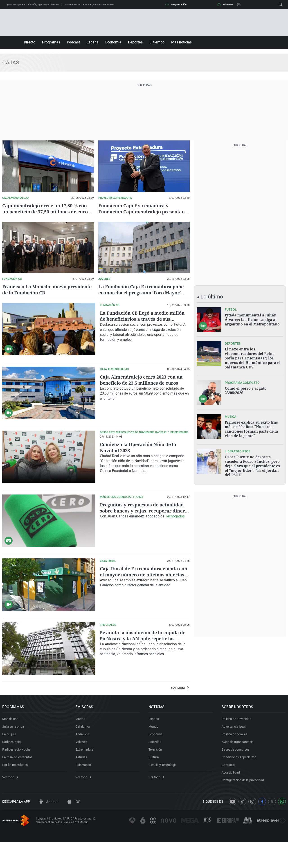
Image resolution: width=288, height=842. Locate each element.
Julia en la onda (13, 726)
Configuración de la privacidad (243, 780)
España (93, 42)
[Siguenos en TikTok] (242, 801)
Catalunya (82, 726)
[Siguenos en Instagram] (252, 801)
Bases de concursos (236, 749)
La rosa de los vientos (17, 757)
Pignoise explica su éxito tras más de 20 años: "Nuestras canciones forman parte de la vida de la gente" (251, 429)
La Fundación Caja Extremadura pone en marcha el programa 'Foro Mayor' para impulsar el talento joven (141, 293)
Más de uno (10, 719)
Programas (51, 42)
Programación (179, 4)
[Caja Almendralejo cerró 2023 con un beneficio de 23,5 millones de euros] (48, 393)
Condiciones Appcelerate (239, 757)
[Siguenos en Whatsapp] (282, 801)
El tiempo (156, 42)
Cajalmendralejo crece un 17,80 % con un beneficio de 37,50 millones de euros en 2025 (46, 212)
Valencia (81, 742)
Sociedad (154, 742)
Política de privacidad (236, 719)
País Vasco (83, 765)
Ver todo (8, 777)
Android (51, 802)
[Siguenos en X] (272, 801)
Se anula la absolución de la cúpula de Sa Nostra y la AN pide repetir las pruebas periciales (142, 639)
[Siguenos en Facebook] (262, 801)
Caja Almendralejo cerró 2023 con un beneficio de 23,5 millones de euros (141, 380)
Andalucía (82, 734)
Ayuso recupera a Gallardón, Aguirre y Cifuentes (32, 4)
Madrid (80, 719)
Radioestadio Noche (16, 749)
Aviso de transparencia (238, 742)
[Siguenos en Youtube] (232, 801)
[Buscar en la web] (281, 4)
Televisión (155, 749)
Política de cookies (234, 734)
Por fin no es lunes (15, 765)
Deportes (135, 42)
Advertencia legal (233, 726)
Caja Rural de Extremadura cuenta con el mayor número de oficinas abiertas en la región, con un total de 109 (143, 575)
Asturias (81, 757)
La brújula (9, 734)
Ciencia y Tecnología (162, 765)
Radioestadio (11, 742)
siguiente (178, 688)
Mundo (153, 726)
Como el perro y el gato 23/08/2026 (246, 390)
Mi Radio (228, 4)
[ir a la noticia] (209, 319)
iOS (77, 802)
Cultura (153, 757)
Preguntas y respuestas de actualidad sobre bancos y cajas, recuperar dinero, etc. (144, 511)
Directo (29, 42)
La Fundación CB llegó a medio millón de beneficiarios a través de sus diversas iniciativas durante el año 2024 (144, 319)
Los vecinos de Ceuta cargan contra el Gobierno (90, 4)
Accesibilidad (231, 772)
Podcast (73, 42)
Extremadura (84, 749)
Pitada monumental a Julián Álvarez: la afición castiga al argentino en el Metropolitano (252, 320)
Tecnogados (175, 516)
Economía (113, 42)
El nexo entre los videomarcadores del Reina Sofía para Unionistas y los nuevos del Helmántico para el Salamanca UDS (253, 358)
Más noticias (181, 42)
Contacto (228, 765)
